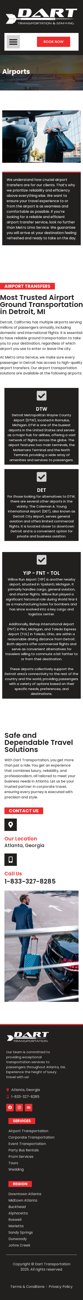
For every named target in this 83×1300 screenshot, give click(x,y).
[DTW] (41, 395)
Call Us (13, 873)
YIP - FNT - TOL (41, 573)
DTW (41, 409)
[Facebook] (10, 1107)
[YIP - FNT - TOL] (41, 559)
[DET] (41, 476)
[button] (13, 41)
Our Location (20, 838)
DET (41, 490)
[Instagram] (19, 1107)
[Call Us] (10, 859)
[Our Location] (10, 825)
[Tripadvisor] (28, 1107)
